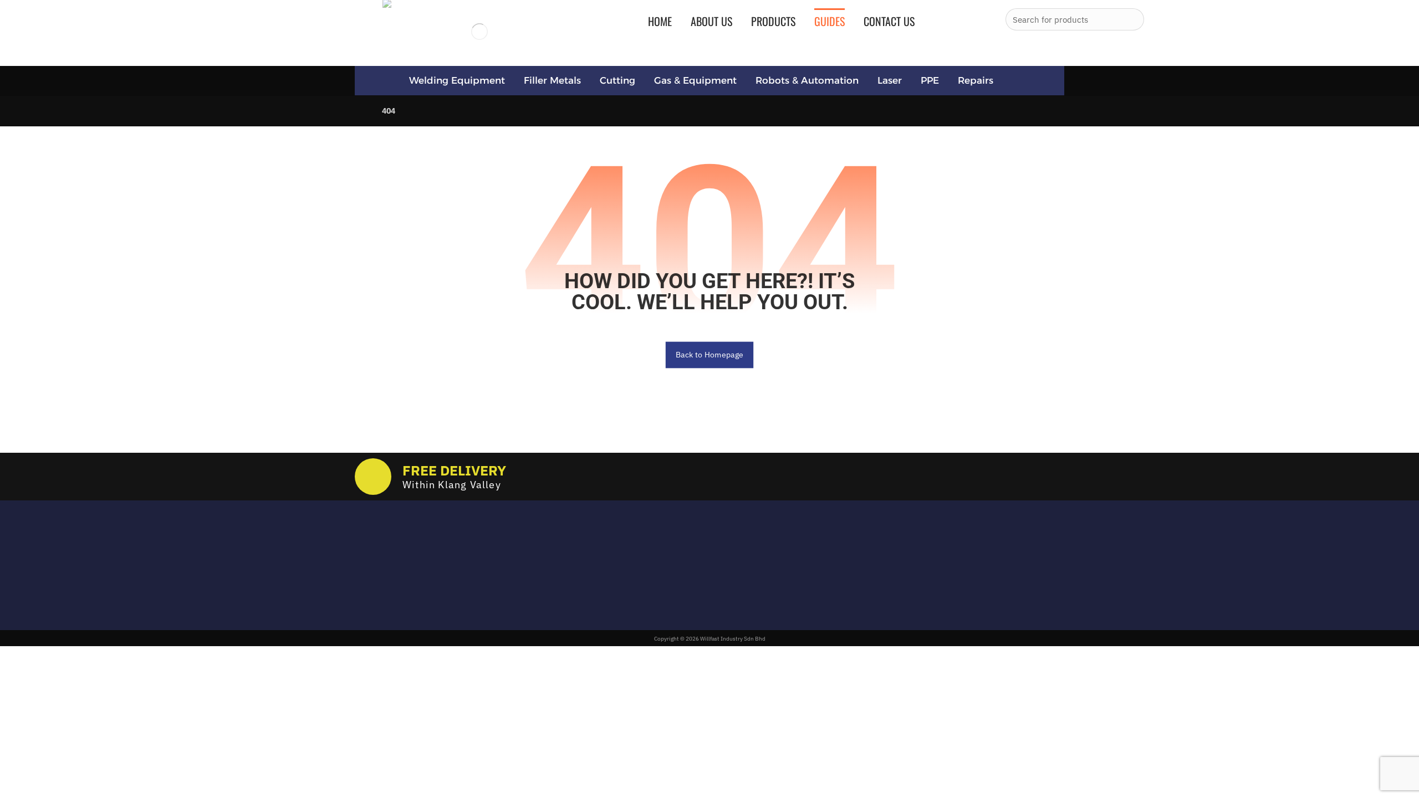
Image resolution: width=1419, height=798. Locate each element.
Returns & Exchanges (656, 557)
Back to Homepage (709, 355)
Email (364, 551)
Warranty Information (657, 589)
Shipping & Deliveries (656, 573)
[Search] (1131, 19)
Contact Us (636, 605)
